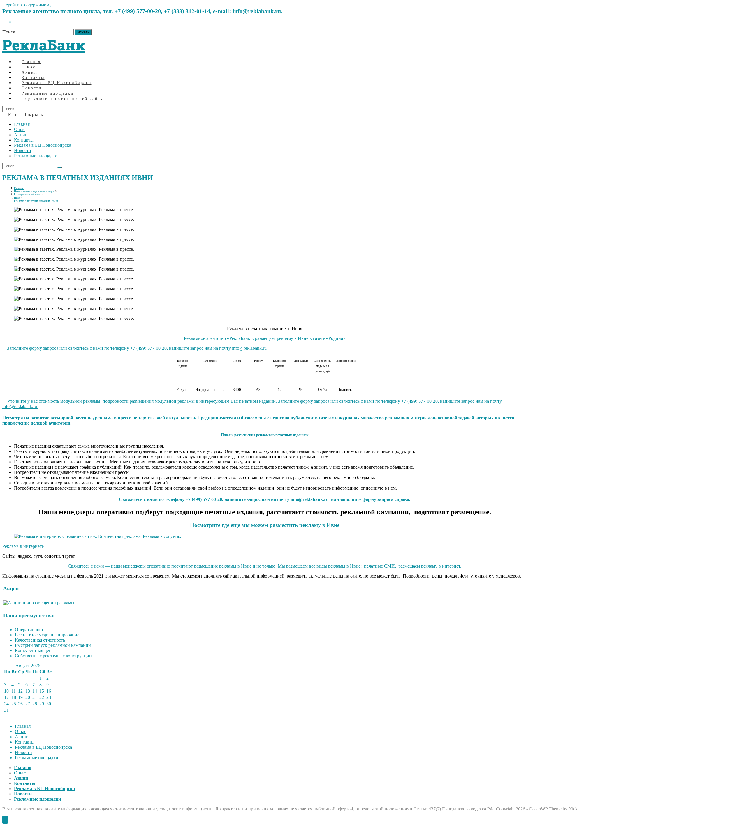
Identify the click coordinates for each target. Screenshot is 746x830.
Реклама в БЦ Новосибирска (42, 145)
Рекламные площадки (35, 155)
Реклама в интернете (23, 546)
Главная (22, 124)
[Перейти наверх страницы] (5, 820)
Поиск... (10, 31)
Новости (22, 150)
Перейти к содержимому (27, 4)
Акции (21, 134)
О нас (19, 129)
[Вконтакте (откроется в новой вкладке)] (15, 21)
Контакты (24, 139)
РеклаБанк (43, 44)
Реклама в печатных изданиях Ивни (36, 200)
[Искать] (59, 167)
